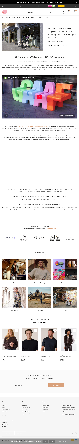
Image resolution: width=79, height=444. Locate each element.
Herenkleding (16, 17)
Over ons (4, 405)
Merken (39, 17)
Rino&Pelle (38, 196)
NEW (44, 17)
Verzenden (4, 411)
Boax (64, 196)
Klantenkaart (5, 415)
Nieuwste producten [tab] (40, 322)
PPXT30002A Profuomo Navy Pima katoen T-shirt (48, 355)
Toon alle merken (51, 228)
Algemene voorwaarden (7, 420)
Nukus (27, 196)
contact (65, 45)
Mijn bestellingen (26, 407)
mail (61, 70)
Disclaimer (4, 422)
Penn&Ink (53, 196)
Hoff (58, 196)
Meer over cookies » (62, 441)
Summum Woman (18, 196)
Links (3, 418)
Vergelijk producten (26, 413)
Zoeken (50, 12)
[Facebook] (72, 433)
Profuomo (45, 204)
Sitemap (4, 426)
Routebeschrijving (54, 45)
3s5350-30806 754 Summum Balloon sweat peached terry (9, 355)
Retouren (4, 413)
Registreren (24, 405)
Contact (33, 17)
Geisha (32, 196)
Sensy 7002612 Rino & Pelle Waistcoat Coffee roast (67, 355)
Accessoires (26, 17)
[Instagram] (76, 433)
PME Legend (23, 204)
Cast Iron (31, 204)
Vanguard (38, 204)
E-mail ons (20, 433)
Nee (52, 441)
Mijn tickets (24, 409)
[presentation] (3, 342)
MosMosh (46, 196)
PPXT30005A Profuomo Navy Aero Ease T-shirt (28, 355)
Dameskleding (6, 17)
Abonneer (56, 385)
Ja (45, 441)
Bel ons (7, 433)
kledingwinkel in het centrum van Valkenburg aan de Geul (33, 126)
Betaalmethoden (6, 409)
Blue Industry (55, 204)
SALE (47, 17)
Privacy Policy (5, 424)
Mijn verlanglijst (25, 411)
